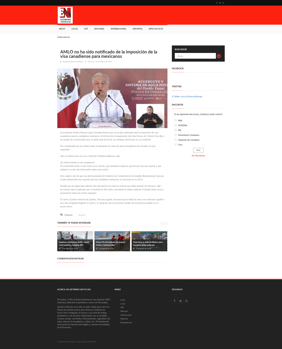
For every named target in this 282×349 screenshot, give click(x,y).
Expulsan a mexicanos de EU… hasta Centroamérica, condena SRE (74, 243)
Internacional (118, 29)
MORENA (182, 126)
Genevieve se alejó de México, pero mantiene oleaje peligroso (148, 243)
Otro (180, 145)
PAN (180, 121)
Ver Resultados (198, 156)
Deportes (137, 29)
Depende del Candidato (188, 140)
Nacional (99, 29)
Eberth (93, 342)
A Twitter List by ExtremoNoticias (187, 96)
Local (75, 29)
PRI (179, 130)
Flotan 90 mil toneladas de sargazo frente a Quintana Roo (110, 243)
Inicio (62, 29)
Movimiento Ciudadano (188, 135)
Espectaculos (156, 29)
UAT (86, 29)
